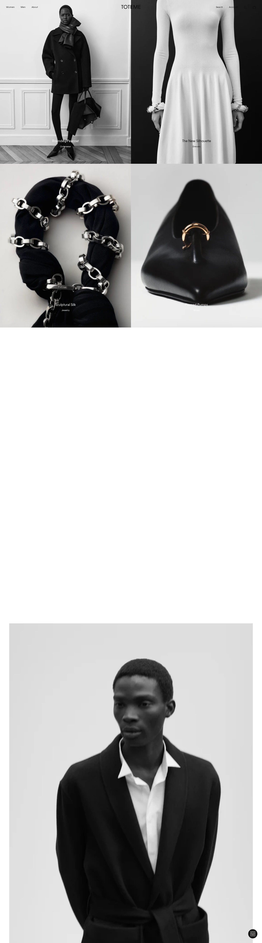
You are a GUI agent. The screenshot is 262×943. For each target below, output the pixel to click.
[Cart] (251, 7)
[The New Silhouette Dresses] (196, 82)
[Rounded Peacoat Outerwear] (65, 82)
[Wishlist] (242, 7)
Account (233, 7)
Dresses (196, 146)
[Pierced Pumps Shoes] (196, 245)
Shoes (197, 310)
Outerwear (65, 146)
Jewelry (65, 310)
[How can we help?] (252, 933)
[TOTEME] (131, 7)
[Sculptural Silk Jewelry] (65, 245)
